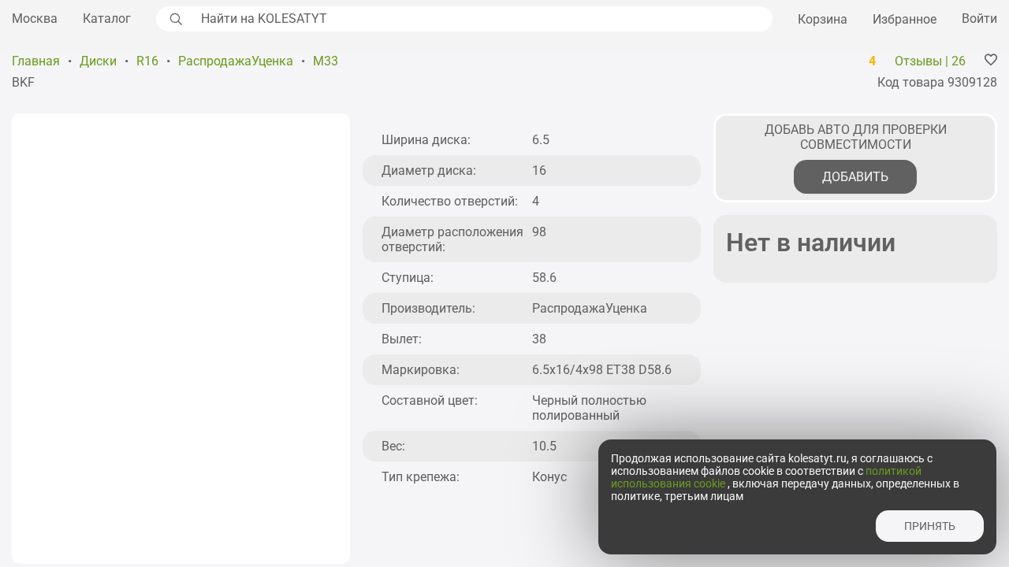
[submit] (174, 19)
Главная (36, 61)
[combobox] (482, 19)
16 (539, 170)
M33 (325, 61)
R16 (147, 61)
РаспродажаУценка (235, 61)
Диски (98, 61)
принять (929, 526)
